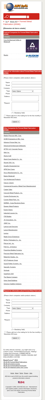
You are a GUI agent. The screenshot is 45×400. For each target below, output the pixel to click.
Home (12, 373)
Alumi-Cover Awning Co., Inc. (13, 159)
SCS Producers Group (11, 260)
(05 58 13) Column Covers (11, 364)
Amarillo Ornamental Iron (11, 166)
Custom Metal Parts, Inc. (12, 199)
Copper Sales (8, 189)
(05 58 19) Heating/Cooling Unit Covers (15, 367)
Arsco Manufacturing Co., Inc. (13, 173)
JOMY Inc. (7, 223)
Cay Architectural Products (12, 179)
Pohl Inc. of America (10, 247)
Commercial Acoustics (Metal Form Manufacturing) (20, 186)
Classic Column (9, 183)
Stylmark (6, 270)
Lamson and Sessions (11, 226)
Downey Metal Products (11, 206)
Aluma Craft (7, 156)
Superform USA (9, 274)
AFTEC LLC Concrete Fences (13, 149)
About (16, 373)
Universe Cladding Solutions (13, 284)
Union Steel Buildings (10, 280)
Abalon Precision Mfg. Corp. (13, 135)
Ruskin (6, 55)
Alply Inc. (7, 152)
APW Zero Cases (9, 169)
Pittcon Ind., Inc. (9, 243)
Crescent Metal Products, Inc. (13, 193)
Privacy (26, 373)
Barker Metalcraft (9, 176)
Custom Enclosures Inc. (11, 196)
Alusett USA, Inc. (9, 162)
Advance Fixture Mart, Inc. (12, 142)
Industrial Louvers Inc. (11, 213)
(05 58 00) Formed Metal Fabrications (15, 362)
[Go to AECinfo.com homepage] (16, 11)
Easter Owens (8, 210)
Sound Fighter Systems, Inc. (13, 263)
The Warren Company (10, 277)
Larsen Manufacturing (10, 230)
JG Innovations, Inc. (10, 220)
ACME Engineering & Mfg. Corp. (14, 139)
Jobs (30, 373)
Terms (21, 373)
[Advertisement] (24, 65)
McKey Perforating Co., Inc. (12, 240)
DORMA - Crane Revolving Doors (14, 203)
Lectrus (6, 233)
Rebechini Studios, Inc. (11, 257)
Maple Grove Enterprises (11, 237)
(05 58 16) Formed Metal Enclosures (14, 365)
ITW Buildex (7, 216)
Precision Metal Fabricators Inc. (14, 253)
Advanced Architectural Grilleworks (15, 146)
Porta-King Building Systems (13, 250)
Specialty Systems (10, 267)
